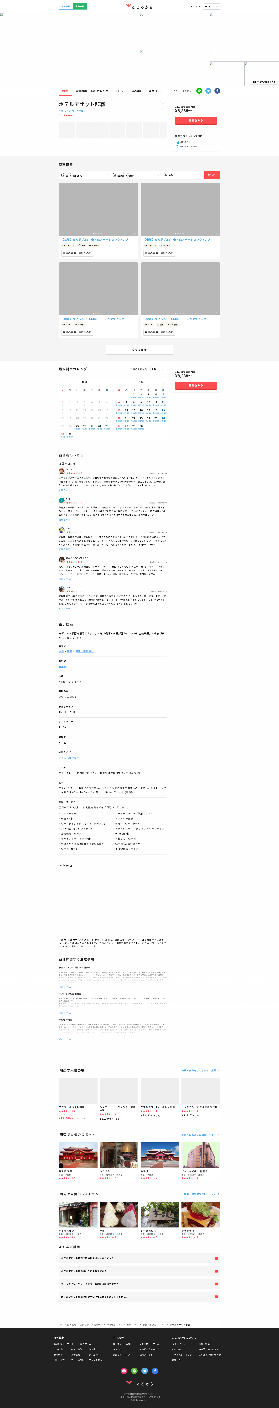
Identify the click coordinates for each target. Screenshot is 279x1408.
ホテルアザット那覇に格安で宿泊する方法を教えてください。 (94, 1297)
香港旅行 (75, 1354)
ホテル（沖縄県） (69, 757)
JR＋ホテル (118, 1349)
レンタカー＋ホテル (150, 1343)
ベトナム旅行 (60, 1359)
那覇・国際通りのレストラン (200, 1193)
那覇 (69, 651)
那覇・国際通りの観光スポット (198, 1134)
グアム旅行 (76, 1349)
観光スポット (146, 1354)
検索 (212, 174)
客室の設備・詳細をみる (77, 253)
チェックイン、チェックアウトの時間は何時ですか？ (90, 1284)
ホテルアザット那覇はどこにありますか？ (84, 1271)
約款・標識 (204, 1343)
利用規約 (176, 1349)
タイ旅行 (93, 1354)
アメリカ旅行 (77, 1359)
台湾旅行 (58, 1354)
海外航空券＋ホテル (64, 1343)
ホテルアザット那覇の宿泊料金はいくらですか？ (87, 1258)
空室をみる (196, 120)
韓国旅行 (93, 1349)
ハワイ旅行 (59, 1349)
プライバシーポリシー (183, 1354)
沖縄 (61, 651)
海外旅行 (65, 6)
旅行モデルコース (121, 1354)
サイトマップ (179, 1343)
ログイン (195, 6)
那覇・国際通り (77, 110)
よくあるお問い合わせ (210, 1354)
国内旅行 (79, 6)
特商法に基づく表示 (209, 1349)
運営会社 (176, 1359)
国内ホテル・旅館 (122, 1343)
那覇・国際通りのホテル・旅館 (198, 1070)
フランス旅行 (95, 1359)
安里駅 (63, 666)
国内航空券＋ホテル (150, 1349)
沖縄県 (62, 110)
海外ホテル (85, 1343)
